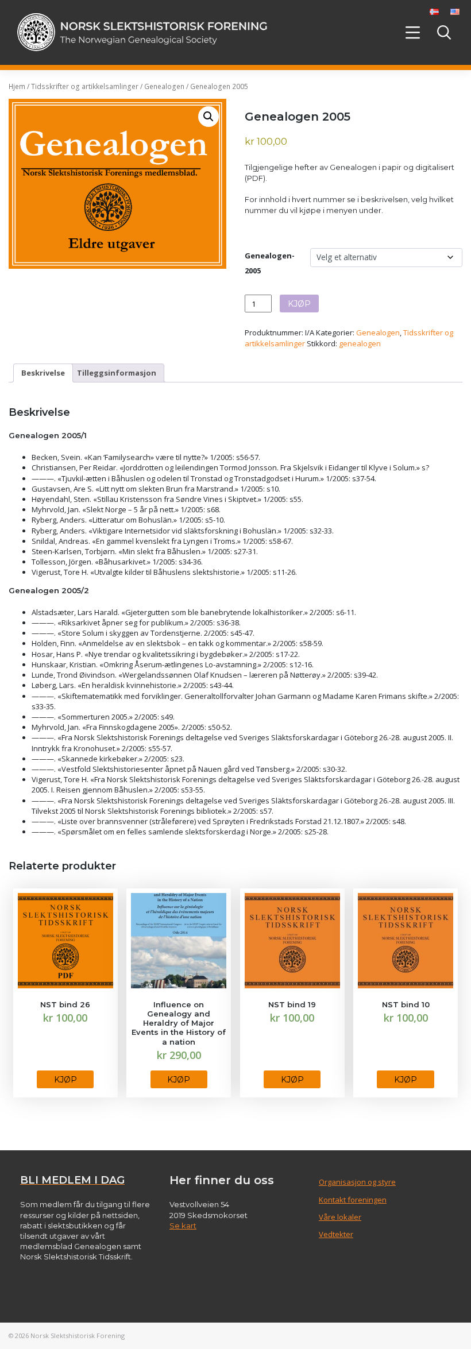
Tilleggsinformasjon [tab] (116, 373)
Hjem (17, 86)
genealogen (360, 343)
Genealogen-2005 (270, 263)
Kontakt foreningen (353, 1200)
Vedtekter (336, 1234)
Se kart (182, 1225)
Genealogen (164, 86)
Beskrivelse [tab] (43, 373)
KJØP (299, 304)
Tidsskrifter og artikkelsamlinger (84, 86)
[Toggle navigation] (413, 32)
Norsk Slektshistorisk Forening (77, 1335)
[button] (208, 116)
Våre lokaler (340, 1217)
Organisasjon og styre (357, 1182)
